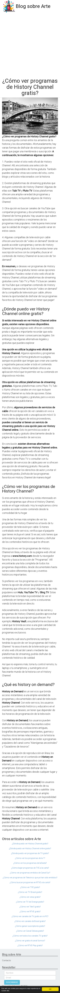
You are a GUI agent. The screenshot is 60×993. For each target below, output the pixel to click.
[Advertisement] (30, 44)
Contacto (6, 960)
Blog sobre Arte (33, 6)
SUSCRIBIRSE (12, 982)
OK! (50, 989)
